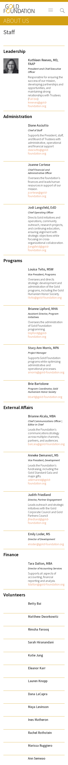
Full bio (33, 99)
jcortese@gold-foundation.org (37, 194)
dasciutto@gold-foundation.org (38, 151)
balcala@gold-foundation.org (46, 444)
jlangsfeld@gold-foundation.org (38, 248)
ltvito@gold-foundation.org (45, 298)
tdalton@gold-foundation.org (46, 584)
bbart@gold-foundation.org (45, 397)
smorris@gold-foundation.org (46, 372)
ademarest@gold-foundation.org (39, 481)
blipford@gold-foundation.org (37, 335)
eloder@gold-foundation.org (46, 544)
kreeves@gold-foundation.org (37, 104)
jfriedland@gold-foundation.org (38, 521)
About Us (16, 21)
